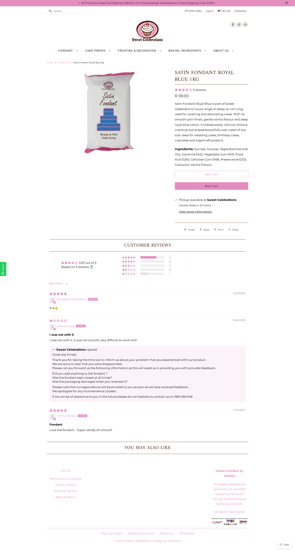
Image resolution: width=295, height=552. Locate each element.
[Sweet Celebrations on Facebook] (233, 24)
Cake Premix (96, 50)
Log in (210, 10)
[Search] (50, 11)
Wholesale (186, 533)
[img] (58, 294)
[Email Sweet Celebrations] (245, 24)
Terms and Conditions (65, 478)
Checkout (240, 10)
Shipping (166, 533)
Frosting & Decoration (138, 50)
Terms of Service (65, 491)
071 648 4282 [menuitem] (193, 10)
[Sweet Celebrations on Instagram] (239, 24)
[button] (184, 90)
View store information (195, 211)
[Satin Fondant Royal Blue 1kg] (109, 112)
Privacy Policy (65, 484)
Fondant (66, 50)
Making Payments (141, 533)
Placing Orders (111, 533)
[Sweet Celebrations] (147, 32)
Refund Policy (65, 497)
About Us (221, 50)
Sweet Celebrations (137, 541)
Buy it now (211, 186)
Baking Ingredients (185, 50)
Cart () (225, 10)
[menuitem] (69, 50)
